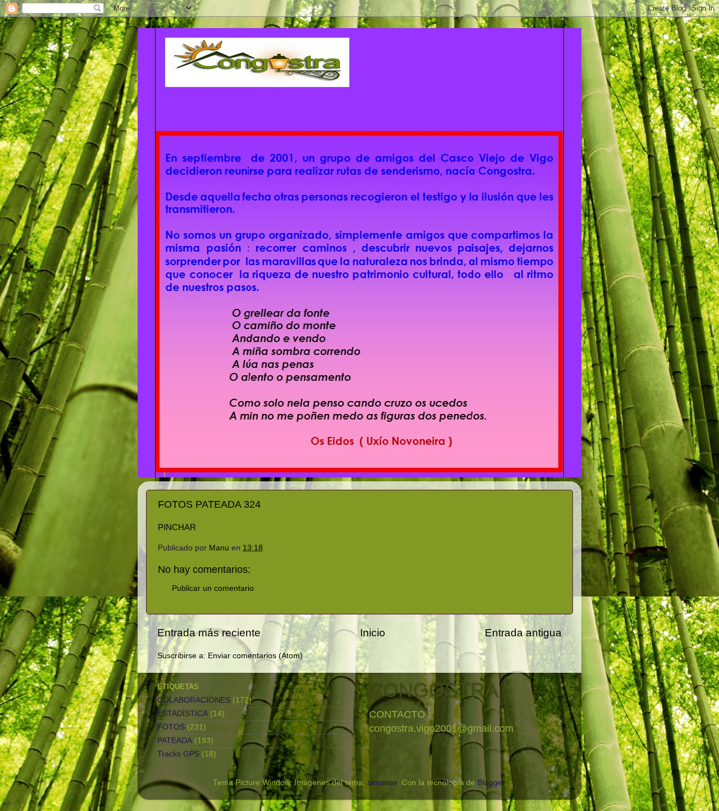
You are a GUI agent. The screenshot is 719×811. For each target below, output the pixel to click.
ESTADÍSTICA (182, 713)
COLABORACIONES (193, 700)
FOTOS (171, 727)
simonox (382, 782)
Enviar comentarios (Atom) (255, 655)
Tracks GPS (178, 754)
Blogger (490, 782)
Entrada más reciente (209, 633)
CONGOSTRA (433, 689)
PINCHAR (177, 527)
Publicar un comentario (213, 588)
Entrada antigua (523, 633)
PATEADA (174, 740)
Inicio (372, 633)
